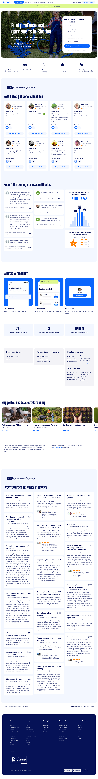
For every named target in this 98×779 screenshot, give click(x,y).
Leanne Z (61, 104)
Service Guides (13, 738)
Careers (28, 727)
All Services (61, 740)
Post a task (19, 2)
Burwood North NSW (86, 143)
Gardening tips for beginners (74, 425)
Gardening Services (63, 734)
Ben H (37, 141)
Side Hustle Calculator (14, 732)
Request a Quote (14, 133)
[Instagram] (85, 770)
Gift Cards (12, 744)
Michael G (38, 104)
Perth (79, 732)
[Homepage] (7, 2)
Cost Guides (12, 736)
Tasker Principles (30, 734)
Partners (11, 749)
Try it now (57, 6)
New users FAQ (13, 751)
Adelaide (79, 734)
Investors (28, 744)
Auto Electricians (62, 736)
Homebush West (88, 445)
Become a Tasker (88, 2)
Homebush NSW (57, 447)
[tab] (10, 87)
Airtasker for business (14, 727)
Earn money (12, 729)
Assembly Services (63, 738)
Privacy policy (29, 742)
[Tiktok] (87, 770)
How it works (12, 725)
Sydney (79, 725)
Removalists (61, 732)
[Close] (92, 6)
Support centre (46, 732)
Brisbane (79, 729)
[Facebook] (82, 770)
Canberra (80, 738)
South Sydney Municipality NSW (86, 106)
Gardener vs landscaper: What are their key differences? (45, 426)
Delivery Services (62, 729)
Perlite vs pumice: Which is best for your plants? (15, 426)
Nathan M (84, 141)
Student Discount (13, 746)
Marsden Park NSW (17, 106)
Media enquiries (29, 729)
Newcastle (80, 736)
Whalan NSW (61, 106)
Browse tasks (46, 727)
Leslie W (15, 104)
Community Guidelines (31, 732)
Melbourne (80, 727)
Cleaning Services (63, 727)
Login (44, 729)
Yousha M (15, 141)
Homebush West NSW (40, 106)
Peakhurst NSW (16, 143)
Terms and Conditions (31, 736)
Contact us (28, 740)
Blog (27, 738)
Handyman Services (63, 725)
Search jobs (12, 734)
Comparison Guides (14, 740)
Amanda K (84, 104)
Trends (11, 742)
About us (28, 725)
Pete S (60, 141)
